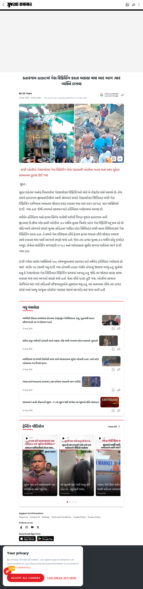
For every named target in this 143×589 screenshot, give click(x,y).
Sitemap (45, 517)
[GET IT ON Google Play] (45, 538)
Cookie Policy (79, 517)
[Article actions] (139, 4)
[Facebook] (21, 527)
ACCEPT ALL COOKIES (25, 578)
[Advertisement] (71, 46)
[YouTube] (32, 527)
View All (112, 426)
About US (23, 517)
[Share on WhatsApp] (127, 4)
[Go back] (3, 4)
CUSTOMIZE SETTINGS (61, 578)
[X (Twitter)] (38, 527)
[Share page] (133, 4)
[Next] (120, 468)
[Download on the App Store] (27, 538)
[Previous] (23, 468)
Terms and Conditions (61, 517)
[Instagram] (27, 527)
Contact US (35, 517)
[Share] (122, 94)
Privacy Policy (94, 517)
